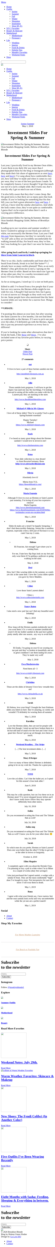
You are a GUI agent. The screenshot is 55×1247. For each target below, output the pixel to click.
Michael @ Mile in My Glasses (30, 408)
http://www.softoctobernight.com (30, 597)
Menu (3, 2)
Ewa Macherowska (30, 664)
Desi (30, 567)
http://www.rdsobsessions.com (30, 445)
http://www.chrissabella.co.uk (30, 694)
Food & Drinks (18, 47)
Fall (13, 16)
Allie (30, 383)
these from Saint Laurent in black (17, 255)
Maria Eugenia (30, 493)
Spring (14, 11)
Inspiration (16, 23)
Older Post (27, 351)
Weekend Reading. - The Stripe (30, 744)
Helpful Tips (17, 50)
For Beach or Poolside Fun (27, 949)
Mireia (30, 473)
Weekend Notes (18, 55)
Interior (15, 45)
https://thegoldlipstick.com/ (30, 484)
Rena (30, 454)
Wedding (15, 43)
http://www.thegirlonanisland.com (30, 507)
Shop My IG (17, 26)
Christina (30, 682)
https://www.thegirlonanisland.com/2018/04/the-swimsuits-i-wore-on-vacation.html (30, 511)
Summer (15, 14)
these (24, 335)
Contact (9, 918)
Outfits (9, 9)
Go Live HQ (15, 1237)
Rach (30, 434)
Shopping (16, 21)
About (9, 916)
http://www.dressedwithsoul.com (30, 464)
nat (30, 364)
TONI (30, 774)
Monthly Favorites (19, 52)
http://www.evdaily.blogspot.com (30, 673)
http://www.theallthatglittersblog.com (30, 399)
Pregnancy (16, 38)
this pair (5, 236)
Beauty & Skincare (14, 31)
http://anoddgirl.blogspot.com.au (30, 374)
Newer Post (27, 354)
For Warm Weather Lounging (27, 935)
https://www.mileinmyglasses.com (30, 425)
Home (9, 7)
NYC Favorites (12, 28)
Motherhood (11, 33)
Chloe (30, 586)
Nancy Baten (30, 606)
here (50, 173)
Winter (14, 19)
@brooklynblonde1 (16, 987)
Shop (8, 57)
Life (8, 40)
